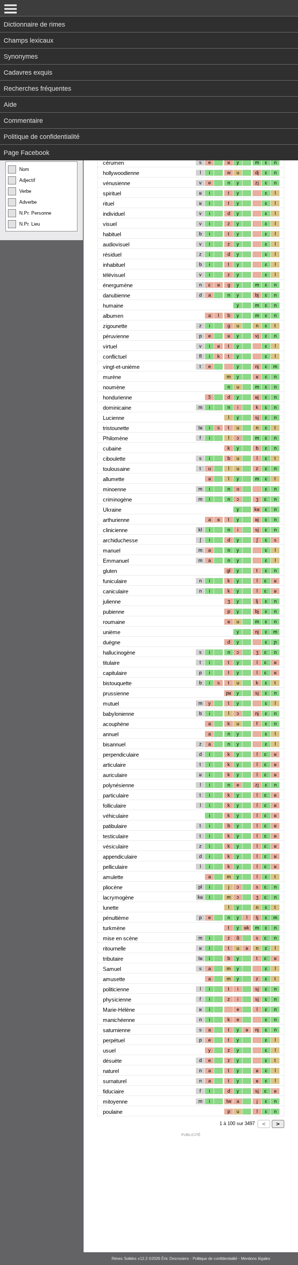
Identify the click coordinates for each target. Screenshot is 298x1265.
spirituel (112, 193)
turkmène (114, 928)
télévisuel (114, 275)
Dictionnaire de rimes (34, 24)
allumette (113, 479)
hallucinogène (119, 652)
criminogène (117, 499)
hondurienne (117, 397)
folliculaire (114, 806)
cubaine (112, 448)
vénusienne (116, 183)
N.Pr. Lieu (29, 224)
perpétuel (114, 1040)
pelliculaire (115, 867)
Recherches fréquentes (37, 88)
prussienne (116, 693)
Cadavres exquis (28, 72)
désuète (112, 1061)
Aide (10, 104)
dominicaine (117, 408)
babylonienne (118, 714)
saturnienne (116, 1030)
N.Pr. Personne (35, 213)
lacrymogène (118, 897)
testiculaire (115, 836)
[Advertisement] (191, 1191)
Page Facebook (26, 152)
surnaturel (114, 1081)
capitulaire (115, 673)
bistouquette (117, 683)
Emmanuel (116, 561)
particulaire (116, 795)
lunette (110, 908)
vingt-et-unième (121, 367)
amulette (113, 877)
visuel (110, 224)
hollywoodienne (121, 173)
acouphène (116, 724)
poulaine (112, 1112)
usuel (109, 1050)
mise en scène (120, 938)
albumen (113, 316)
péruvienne (116, 336)
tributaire (113, 959)
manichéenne (119, 1020)
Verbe (25, 191)
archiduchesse (120, 540)
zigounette (115, 326)
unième (111, 632)
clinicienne (115, 530)
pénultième (116, 918)
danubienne (116, 295)
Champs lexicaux (28, 40)
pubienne (113, 612)
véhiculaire (115, 816)
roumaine (114, 622)
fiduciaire (113, 1091)
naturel (111, 1071)
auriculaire (115, 775)
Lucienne (113, 418)
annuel (110, 734)
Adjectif (27, 180)
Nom (24, 169)
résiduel (112, 254)
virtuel (110, 346)
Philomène (115, 438)
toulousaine (116, 469)
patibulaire (115, 826)
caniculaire (115, 591)
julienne (112, 601)
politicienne (116, 989)
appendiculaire (120, 857)
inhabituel (114, 265)
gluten (110, 571)
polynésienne (118, 785)
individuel (114, 214)
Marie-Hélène (119, 1010)
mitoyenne (115, 1101)
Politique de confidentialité (42, 136)
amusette (114, 979)
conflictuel (114, 357)
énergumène (118, 285)
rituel (108, 203)
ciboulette (114, 459)
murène (112, 377)
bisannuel (114, 744)
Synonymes (21, 56)
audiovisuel (116, 244)
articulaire (114, 765)
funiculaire (115, 581)
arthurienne (116, 520)
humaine (113, 305)
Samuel (112, 969)
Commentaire (23, 120)
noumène (114, 387)
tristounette (116, 428)
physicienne (117, 999)
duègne (111, 642)
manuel (111, 550)
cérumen (113, 163)
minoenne (114, 489)
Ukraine (112, 510)
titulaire (111, 663)
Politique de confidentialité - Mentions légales (231, 1258)
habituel (112, 234)
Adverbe (28, 202)
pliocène (112, 887)
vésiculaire (115, 846)
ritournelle (114, 948)
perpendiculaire (121, 754)
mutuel (111, 703)
